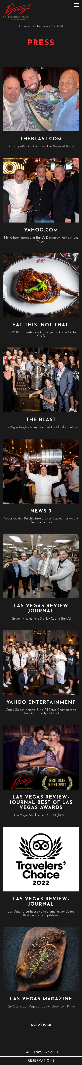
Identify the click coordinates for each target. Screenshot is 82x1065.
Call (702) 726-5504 (41, 1052)
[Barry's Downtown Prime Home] (17, 11)
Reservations (41, 1060)
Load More (43, 1024)
